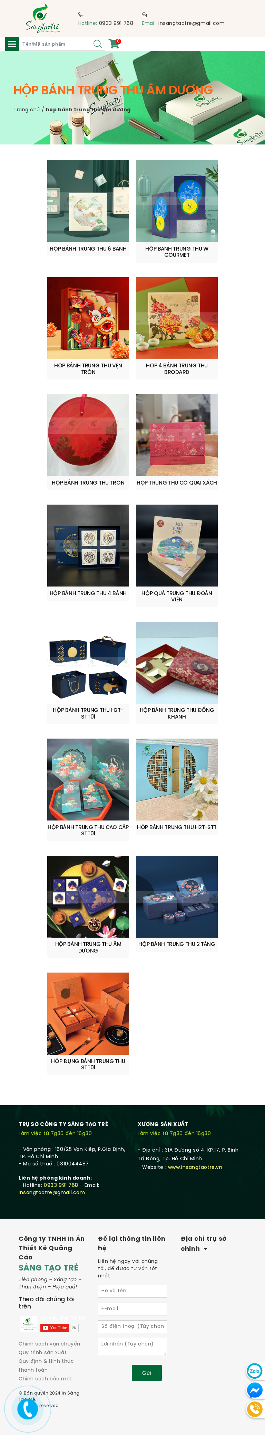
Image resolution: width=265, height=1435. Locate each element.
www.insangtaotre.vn (195, 1167)
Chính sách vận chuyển (49, 1344)
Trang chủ (26, 110)
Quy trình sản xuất (43, 1353)
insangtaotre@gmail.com (191, 23)
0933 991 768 (116, 23)
